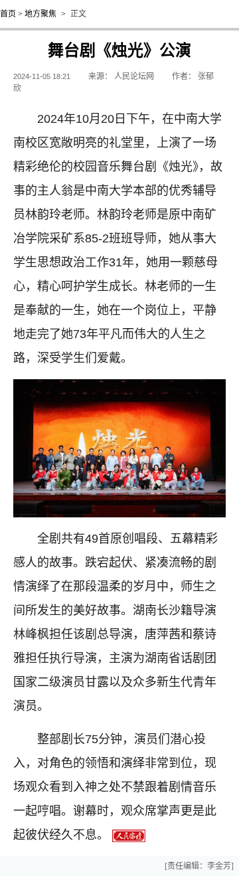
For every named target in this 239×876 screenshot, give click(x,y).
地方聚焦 (40, 14)
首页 (8, 14)
